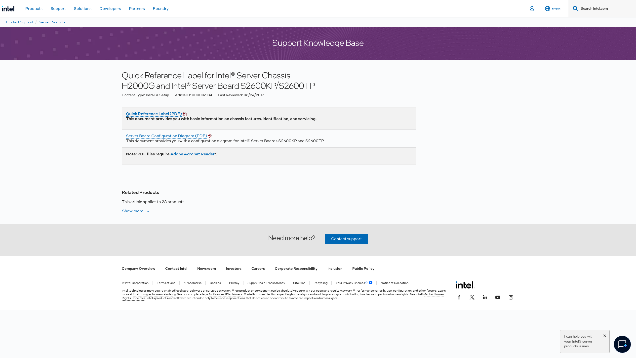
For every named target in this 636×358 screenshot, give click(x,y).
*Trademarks (192, 283)
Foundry (161, 8)
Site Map (299, 283)
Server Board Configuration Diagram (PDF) (166, 135)
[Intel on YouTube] (497, 297)
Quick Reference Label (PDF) (154, 113)
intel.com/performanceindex (153, 294)
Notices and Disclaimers (225, 294)
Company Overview (138, 268)
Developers (110, 8)
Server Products (52, 22)
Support (58, 8)
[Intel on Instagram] (510, 297)
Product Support (19, 22)
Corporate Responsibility (296, 268)
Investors (233, 268)
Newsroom (206, 268)
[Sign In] (532, 8)
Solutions (82, 8)
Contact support (346, 238)
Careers (258, 268)
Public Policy (363, 268)
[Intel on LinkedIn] (484, 297)
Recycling (320, 283)
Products (33, 8)
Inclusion (334, 268)
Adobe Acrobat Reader (192, 154)
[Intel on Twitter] (472, 297)
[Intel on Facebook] (459, 297)
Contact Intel (176, 268)
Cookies (215, 283)
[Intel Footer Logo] (465, 285)
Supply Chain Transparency (266, 283)
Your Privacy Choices (350, 283)
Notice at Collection (394, 283)
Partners (137, 8)
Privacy (234, 283)
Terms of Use (166, 283)
